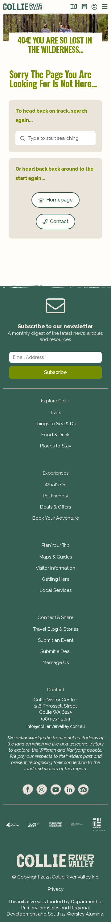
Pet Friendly (55, 496)
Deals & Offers (55, 507)
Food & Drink (55, 435)
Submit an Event (55, 640)
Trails (55, 412)
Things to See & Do (55, 423)
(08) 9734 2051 (55, 718)
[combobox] (55, 138)
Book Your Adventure (55, 518)
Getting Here (55, 579)
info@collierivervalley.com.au (56, 726)
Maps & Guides (55, 557)
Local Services (56, 590)
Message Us (56, 662)
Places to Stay (55, 446)
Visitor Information (55, 568)
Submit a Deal (55, 651)
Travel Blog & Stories (55, 629)
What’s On (55, 485)
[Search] (94, 7)
